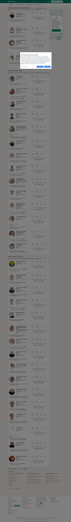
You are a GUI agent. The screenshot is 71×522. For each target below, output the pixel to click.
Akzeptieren (47, 66)
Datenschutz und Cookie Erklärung (38, 63)
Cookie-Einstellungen (25, 66)
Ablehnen (40, 66)
